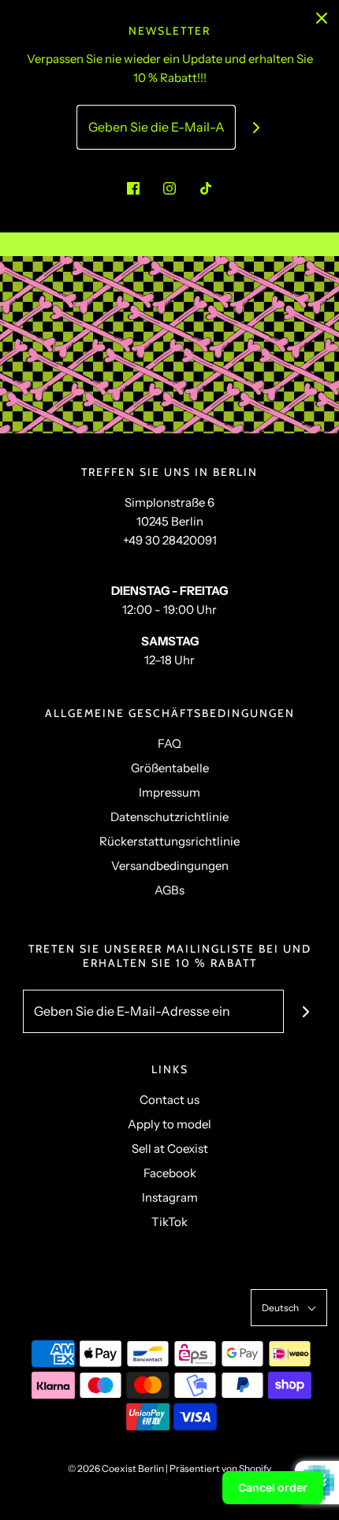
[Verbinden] (256, 127)
